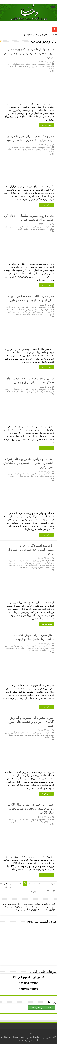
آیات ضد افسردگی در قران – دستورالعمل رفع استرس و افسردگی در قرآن (30, 549)
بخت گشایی (19, 309)
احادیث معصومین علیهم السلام (38, 64)
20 (54, 891)
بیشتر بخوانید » (46, 125)
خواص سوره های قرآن (38, 312)
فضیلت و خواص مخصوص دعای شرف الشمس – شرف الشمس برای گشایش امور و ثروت (28, 462)
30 (48, 891)
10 (5, 887)
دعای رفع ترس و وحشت (18, 565)
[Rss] (31, 1033)
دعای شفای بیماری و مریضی (42, 567)
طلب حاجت (23, 229)
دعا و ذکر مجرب (41, 149)
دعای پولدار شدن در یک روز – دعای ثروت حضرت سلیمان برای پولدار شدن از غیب (29, 53)
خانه (52, 34)
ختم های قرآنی (18, 64)
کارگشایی (43, 650)
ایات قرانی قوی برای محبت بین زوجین (30, 308)
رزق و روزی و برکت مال (24, 66)
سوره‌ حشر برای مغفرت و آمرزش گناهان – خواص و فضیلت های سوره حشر (31, 721)
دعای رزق (40, 66)
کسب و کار (33, 650)
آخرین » (34, 891)
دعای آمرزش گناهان (16, 735)
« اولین (51, 883)
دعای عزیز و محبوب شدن (23, 149)
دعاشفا (36, 1037)
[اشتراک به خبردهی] (1, 41)
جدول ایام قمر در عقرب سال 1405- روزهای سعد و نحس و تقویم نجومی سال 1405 (30, 808)
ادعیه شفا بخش (17, 307)
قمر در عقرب (16, 822)
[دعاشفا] (28, 11)
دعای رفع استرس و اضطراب (41, 565)
